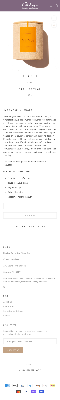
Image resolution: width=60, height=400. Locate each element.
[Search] (51, 6)
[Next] (36, 76)
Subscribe (13, 350)
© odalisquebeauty (30, 370)
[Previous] (23, 76)
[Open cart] (56, 5)
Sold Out (30, 215)
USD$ (29, 364)
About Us (7, 302)
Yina (30, 83)
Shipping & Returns (13, 311)
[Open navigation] (4, 6)
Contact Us (9, 306)
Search (6, 316)
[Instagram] (4, 286)
